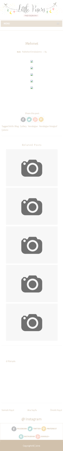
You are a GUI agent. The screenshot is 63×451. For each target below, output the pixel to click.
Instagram (29, 437)
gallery (23, 126)
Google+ (44, 437)
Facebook (22, 429)
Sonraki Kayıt (8, 410)
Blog (19, 52)
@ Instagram (32, 419)
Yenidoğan (33, 126)
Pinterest (51, 429)
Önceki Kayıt (56, 410)
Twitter (37, 429)
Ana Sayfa (32, 410)
